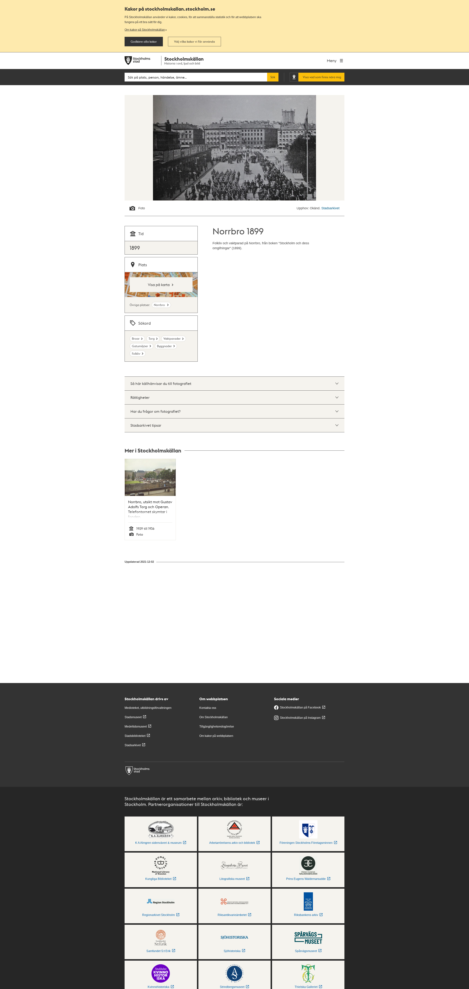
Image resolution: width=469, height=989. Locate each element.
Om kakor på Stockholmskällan (145, 29)
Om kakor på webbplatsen (216, 735)
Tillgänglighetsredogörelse (216, 726)
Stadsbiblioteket (135, 735)
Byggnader (164, 346)
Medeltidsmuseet (136, 726)
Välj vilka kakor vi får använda (194, 41)
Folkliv (136, 353)
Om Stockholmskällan (213, 717)
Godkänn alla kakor (144, 41)
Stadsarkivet (330, 208)
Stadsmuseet (133, 717)
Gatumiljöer (140, 346)
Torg (152, 338)
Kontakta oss (207, 707)
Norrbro (160, 305)
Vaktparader (172, 338)
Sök (272, 77)
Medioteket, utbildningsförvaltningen (148, 707)
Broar (136, 338)
